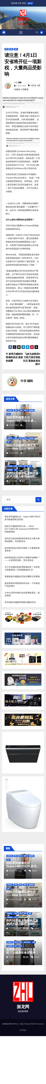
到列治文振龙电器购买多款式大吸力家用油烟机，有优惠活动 (23, 476)
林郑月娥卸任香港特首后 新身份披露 (14, 357)
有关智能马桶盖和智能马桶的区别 (20, 602)
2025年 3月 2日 (15, 957)
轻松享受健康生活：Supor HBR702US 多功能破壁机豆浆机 (23, 420)
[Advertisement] (23, 1060)
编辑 (20, 82)
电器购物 (31, 410)
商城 (20, 410)
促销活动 (9, 410)
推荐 (25, 466)
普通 (11, 49)
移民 (8, 414)
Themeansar (39, 1024)
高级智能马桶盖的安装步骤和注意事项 (22, 576)
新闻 (6, 49)
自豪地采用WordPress (10, 1024)
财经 (16, 49)
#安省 (33, 85)
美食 (20, 946)
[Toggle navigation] (20, 32)
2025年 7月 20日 (15, 871)
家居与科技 (27, 942)
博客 (16, 410)
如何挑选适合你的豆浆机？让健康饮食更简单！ (22, 951)
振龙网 (23, 19)
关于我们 (23, 1030)
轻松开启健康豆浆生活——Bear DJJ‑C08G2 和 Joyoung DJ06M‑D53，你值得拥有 (23, 529)
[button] (37, 32)
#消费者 (24, 89)
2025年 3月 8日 (15, 928)
